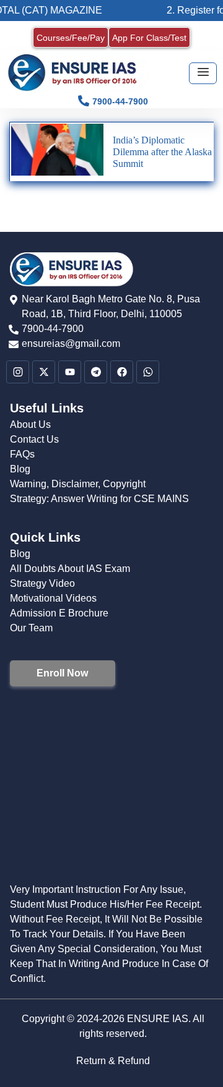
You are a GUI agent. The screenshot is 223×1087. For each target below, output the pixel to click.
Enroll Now (62, 673)
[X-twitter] (43, 371)
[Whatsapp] (147, 371)
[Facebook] (121, 371)
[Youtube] (69, 371)
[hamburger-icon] (203, 73)
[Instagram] (17, 371)
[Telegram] (95, 371)
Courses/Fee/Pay (71, 38)
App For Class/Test (149, 38)
